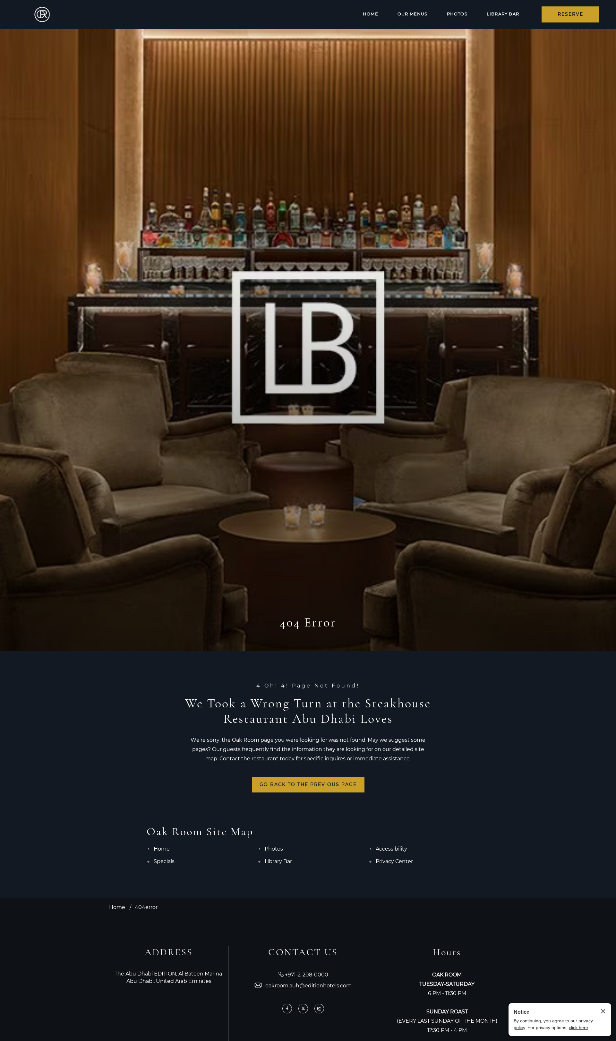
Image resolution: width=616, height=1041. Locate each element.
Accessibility (391, 849)
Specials (164, 861)
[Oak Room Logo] (42, 14)
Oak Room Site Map (200, 831)
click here (578, 1027)
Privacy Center (394, 861)
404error (146, 907)
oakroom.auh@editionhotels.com (308, 986)
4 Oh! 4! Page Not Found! (308, 686)
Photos (457, 14)
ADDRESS (169, 952)
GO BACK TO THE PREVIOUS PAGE (308, 785)
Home (370, 14)
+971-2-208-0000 (306, 975)
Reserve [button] (570, 14)
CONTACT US (303, 952)
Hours (447, 952)
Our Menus (413, 14)
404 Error (308, 622)
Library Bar (503, 14)
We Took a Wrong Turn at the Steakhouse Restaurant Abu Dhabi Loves (308, 710)
